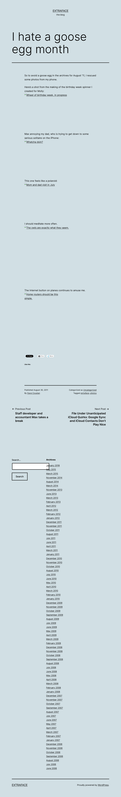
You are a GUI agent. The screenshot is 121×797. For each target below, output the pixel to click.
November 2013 (54, 489)
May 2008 (51, 675)
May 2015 (51, 469)
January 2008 (53, 691)
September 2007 (54, 708)
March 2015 (52, 473)
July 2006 (51, 764)
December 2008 (54, 647)
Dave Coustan (33, 393)
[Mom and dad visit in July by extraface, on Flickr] (60, 200)
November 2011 (54, 526)
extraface (85, 393)
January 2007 (53, 740)
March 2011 (52, 550)
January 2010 (53, 598)
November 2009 (54, 607)
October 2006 (53, 752)
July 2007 (51, 716)
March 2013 (52, 498)
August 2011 (52, 534)
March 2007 (52, 732)
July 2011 (50, 538)
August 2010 (52, 570)
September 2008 (54, 659)
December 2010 (54, 558)
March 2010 (52, 590)
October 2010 (53, 566)
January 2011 (52, 554)
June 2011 (51, 542)
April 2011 (51, 546)
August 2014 (52, 481)
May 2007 (51, 724)
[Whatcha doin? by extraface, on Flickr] (60, 157)
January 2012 (53, 518)
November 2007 (54, 699)
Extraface (60, 11)
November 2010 (54, 562)
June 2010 (51, 578)
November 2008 (54, 651)
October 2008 (53, 655)
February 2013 (53, 502)
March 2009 (52, 639)
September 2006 (54, 756)
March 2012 (52, 510)
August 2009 (52, 619)
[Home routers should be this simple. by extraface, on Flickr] (60, 321)
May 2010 (51, 582)
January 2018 (53, 465)
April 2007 (51, 728)
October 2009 (53, 611)
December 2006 (54, 744)
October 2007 (53, 703)
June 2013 (51, 494)
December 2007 (54, 695)
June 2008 (51, 671)
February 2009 (53, 643)
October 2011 (53, 530)
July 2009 (51, 623)
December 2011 (54, 522)
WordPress (103, 785)
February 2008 (53, 687)
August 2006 (52, 760)
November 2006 (54, 748)
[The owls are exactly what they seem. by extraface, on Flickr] (60, 255)
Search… (16, 460)
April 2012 (51, 506)
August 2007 (52, 712)
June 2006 (51, 768)
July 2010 (51, 574)
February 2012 (53, 514)
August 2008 (52, 663)
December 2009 (54, 603)
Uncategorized (90, 390)
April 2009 (51, 635)
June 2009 (51, 627)
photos (93, 393)
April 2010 (51, 586)
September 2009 (54, 615)
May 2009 (51, 631)
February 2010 (53, 594)
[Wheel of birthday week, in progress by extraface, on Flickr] (60, 110)
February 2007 (53, 736)
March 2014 (52, 485)
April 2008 (51, 679)
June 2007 (51, 720)
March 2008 (52, 683)
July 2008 (51, 667)
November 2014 (54, 477)
